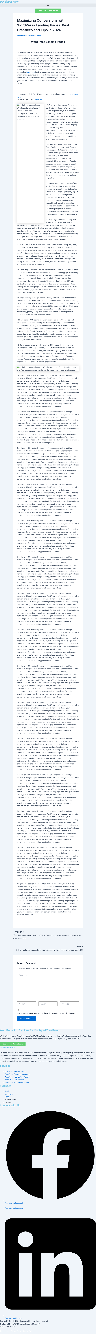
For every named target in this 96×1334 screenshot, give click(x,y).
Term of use (5, 1331)
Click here (38, 100)
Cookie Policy (28, 1331)
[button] (48, 5)
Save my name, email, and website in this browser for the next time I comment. (47, 1013)
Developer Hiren (9, 1)
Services (5, 1065)
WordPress (30, 72)
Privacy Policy (16, 1331)
